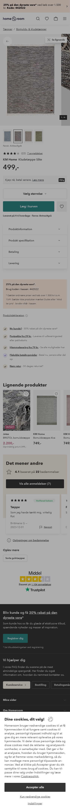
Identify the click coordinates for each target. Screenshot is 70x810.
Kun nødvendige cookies (35, 796)
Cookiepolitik (30, 776)
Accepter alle (35, 787)
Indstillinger (35, 803)
